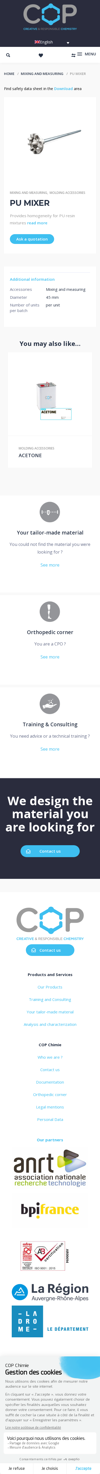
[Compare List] (73, 55)
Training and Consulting (50, 999)
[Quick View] (50, 394)
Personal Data (50, 1119)
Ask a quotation (32, 239)
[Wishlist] (41, 55)
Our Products (50, 987)
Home (9, 73)
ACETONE (30, 455)
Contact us (50, 851)
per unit (53, 305)
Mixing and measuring (42, 73)
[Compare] (61, 394)
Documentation (50, 1082)
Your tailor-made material (50, 1011)
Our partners (50, 1139)
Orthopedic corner (50, 1094)
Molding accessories (67, 192)
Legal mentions (50, 1107)
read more (37, 222)
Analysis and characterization (50, 1024)
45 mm (52, 297)
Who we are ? (50, 1057)
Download (63, 88)
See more (50, 565)
